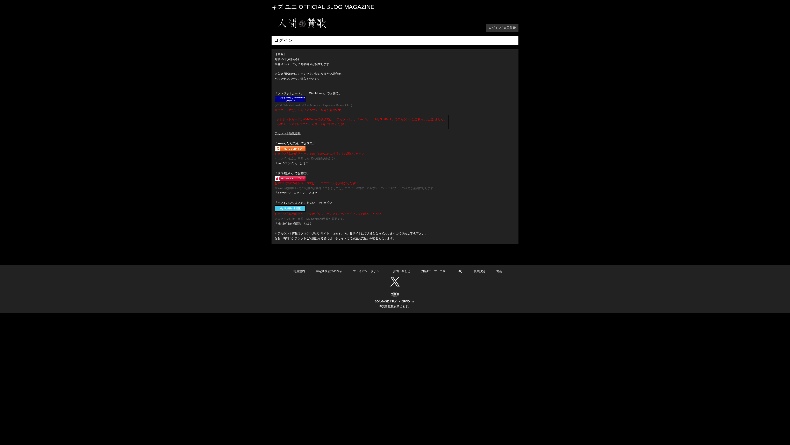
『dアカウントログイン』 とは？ (296, 192)
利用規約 (299, 271)
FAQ (459, 271)
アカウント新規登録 (288, 133)
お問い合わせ (401, 271)
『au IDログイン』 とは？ (291, 163)
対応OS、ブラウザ (433, 271)
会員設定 (479, 271)
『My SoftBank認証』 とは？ (293, 223)
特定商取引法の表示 (329, 271)
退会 (499, 271)
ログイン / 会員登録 (502, 27)
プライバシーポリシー (367, 271)
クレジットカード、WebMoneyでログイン (290, 99)
